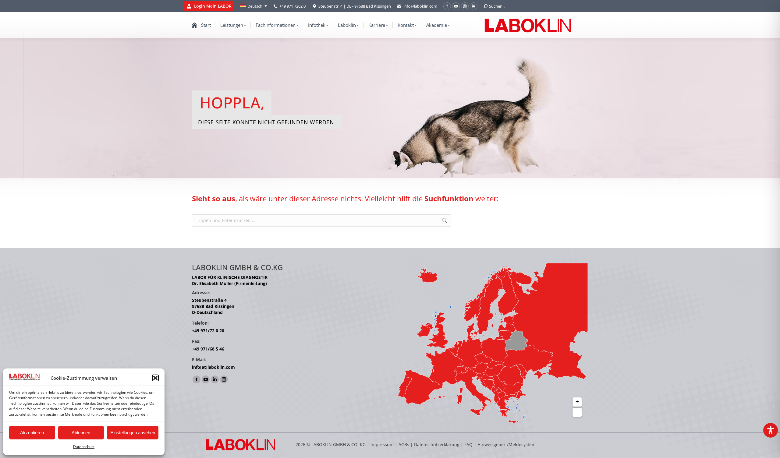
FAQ (468, 444)
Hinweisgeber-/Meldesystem (506, 444)
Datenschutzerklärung (436, 444)
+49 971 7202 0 (292, 6)
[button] (155, 378)
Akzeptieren (32, 432)
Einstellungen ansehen (132, 432)
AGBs (404, 444)
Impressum (382, 444)
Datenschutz (83, 446)
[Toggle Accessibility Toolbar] (770, 430)
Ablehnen (81, 432)
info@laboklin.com (420, 6)
